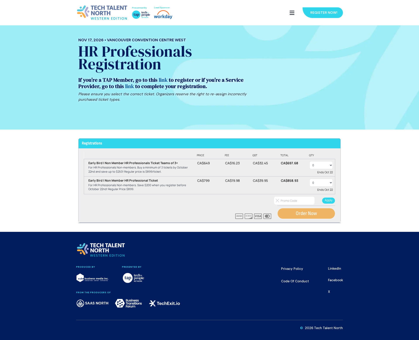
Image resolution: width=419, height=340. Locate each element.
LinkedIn (334, 268)
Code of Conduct (295, 281)
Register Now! (323, 12)
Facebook (335, 280)
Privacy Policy (292, 269)
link (163, 79)
